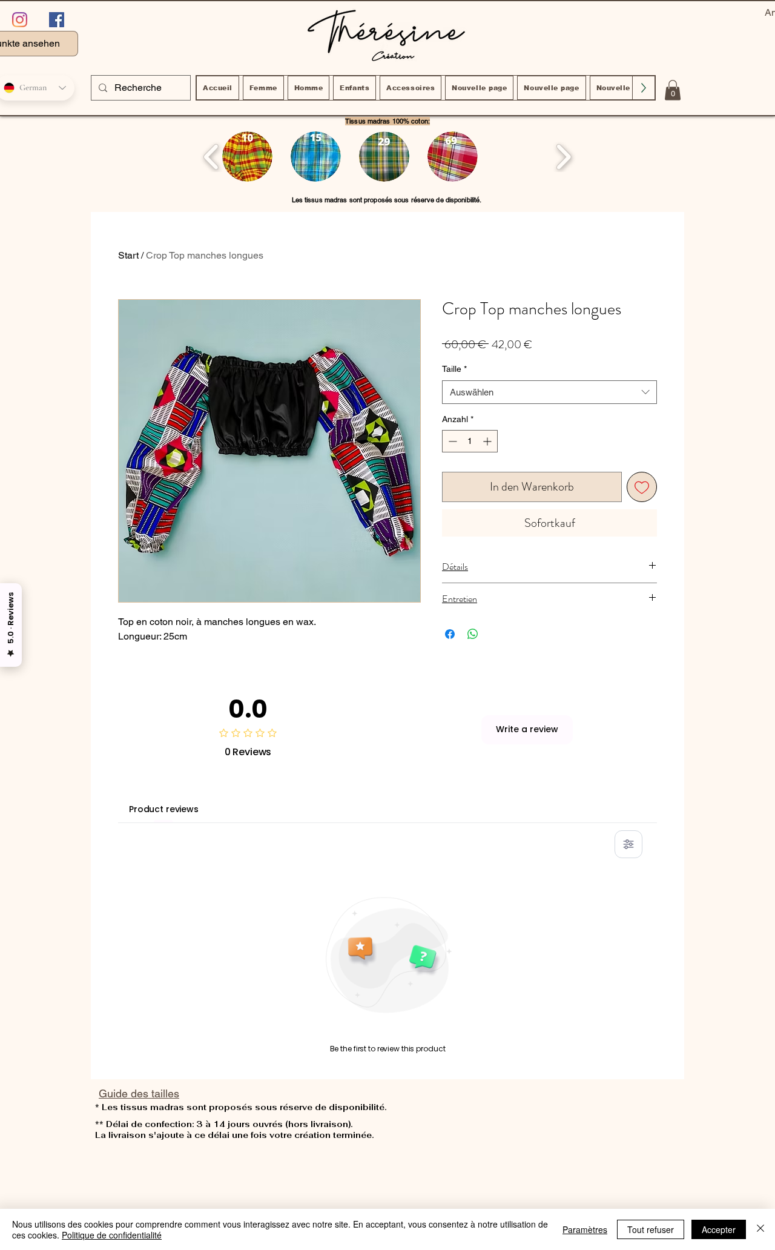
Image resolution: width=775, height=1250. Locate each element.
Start (128, 255)
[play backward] (211, 157)
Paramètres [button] (584, 1229)
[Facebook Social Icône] (56, 19)
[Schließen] (760, 1229)
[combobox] (549, 392)
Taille (454, 369)
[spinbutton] (470, 441)
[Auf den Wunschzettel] (642, 487)
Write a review (527, 729)
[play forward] (563, 157)
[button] (672, 90)
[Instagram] (19, 19)
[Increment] (488, 441)
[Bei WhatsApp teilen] (473, 634)
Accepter (719, 1229)
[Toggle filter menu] (628, 844)
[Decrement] (451, 441)
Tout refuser (650, 1229)
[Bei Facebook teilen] (450, 634)
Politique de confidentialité (112, 1235)
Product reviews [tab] (164, 809)
